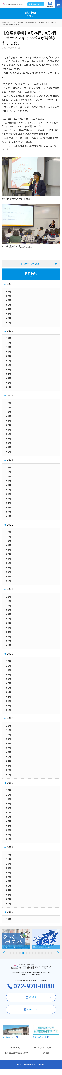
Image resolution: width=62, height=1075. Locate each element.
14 (51, 953)
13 (48, 953)
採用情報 (45, 1053)
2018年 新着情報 (29, 22)
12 (45, 953)
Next (58, 953)
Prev (4, 953)
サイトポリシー (16, 1047)
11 (42, 953)
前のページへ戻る (30, 263)
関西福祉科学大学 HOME (9, 22)
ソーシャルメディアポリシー (45, 1047)
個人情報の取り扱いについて (16, 1053)
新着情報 (20, 22)
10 (39, 953)
